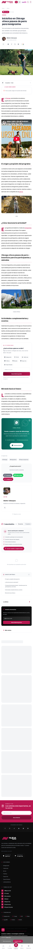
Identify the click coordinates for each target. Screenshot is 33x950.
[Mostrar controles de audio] (30, 82)
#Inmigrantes (13, 459)
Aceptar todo (18, 941)
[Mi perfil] (31, 2)
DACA (20, 919)
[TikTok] (14, 828)
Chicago (8, 98)
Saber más (8, 937)
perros (21, 191)
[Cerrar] (29, 420)
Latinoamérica (7, 882)
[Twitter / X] (4, 507)
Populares (27, 524)
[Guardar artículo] (3, 44)
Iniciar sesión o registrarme (15, 548)
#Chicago (4, 459)
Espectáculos (9, 364)
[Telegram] (28, 828)
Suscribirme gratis (16, 374)
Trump (15, 916)
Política (8, 361)
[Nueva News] (7, 2)
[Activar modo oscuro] (28, 2)
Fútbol (13, 919)
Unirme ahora (17, 445)
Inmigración (8, 357)
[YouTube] (19, 828)
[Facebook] (5, 828)
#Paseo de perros (23, 459)
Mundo (15, 361)
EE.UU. (8, 8)
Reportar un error (17, 514)
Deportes (24, 361)
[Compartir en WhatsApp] (8, 44)
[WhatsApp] (23, 828)
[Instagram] (9, 828)
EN (19, 2)
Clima (28, 916)
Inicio (3, 8)
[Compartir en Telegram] (18, 44)
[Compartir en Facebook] (11, 44)
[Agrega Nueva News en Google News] (22, 44)
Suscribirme (16, 817)
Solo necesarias (7, 941)
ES (16, 2)
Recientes (20, 524)
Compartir (9, 479)
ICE (22, 916)
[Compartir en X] (15, 44)
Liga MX (6, 919)
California (26, 357)
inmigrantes (28, 228)
